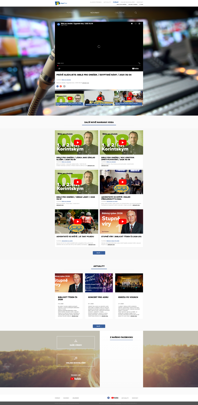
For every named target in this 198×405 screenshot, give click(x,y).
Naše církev (76, 345)
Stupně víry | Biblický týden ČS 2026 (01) (121, 236)
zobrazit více (91, 165)
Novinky (94, 13)
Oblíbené (120, 13)
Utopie (141, 4)
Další (98, 252)
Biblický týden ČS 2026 (113, 240)
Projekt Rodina (132, 4)
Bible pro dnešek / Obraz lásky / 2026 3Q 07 (75, 198)
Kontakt (140, 2)
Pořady (116, 2)
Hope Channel (118, 403)
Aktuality (107, 2)
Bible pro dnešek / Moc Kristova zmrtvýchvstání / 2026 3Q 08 (117, 158)
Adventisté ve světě (112, 201)
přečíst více (75, 316)
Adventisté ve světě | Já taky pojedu (75, 236)
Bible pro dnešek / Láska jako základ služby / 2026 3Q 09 (75, 158)
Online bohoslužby (128, 2)
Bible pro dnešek (121, 4)
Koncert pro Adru (98, 297)
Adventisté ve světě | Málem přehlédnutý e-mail (115, 198)
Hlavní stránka (96, 2)
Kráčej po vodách (128, 297)
